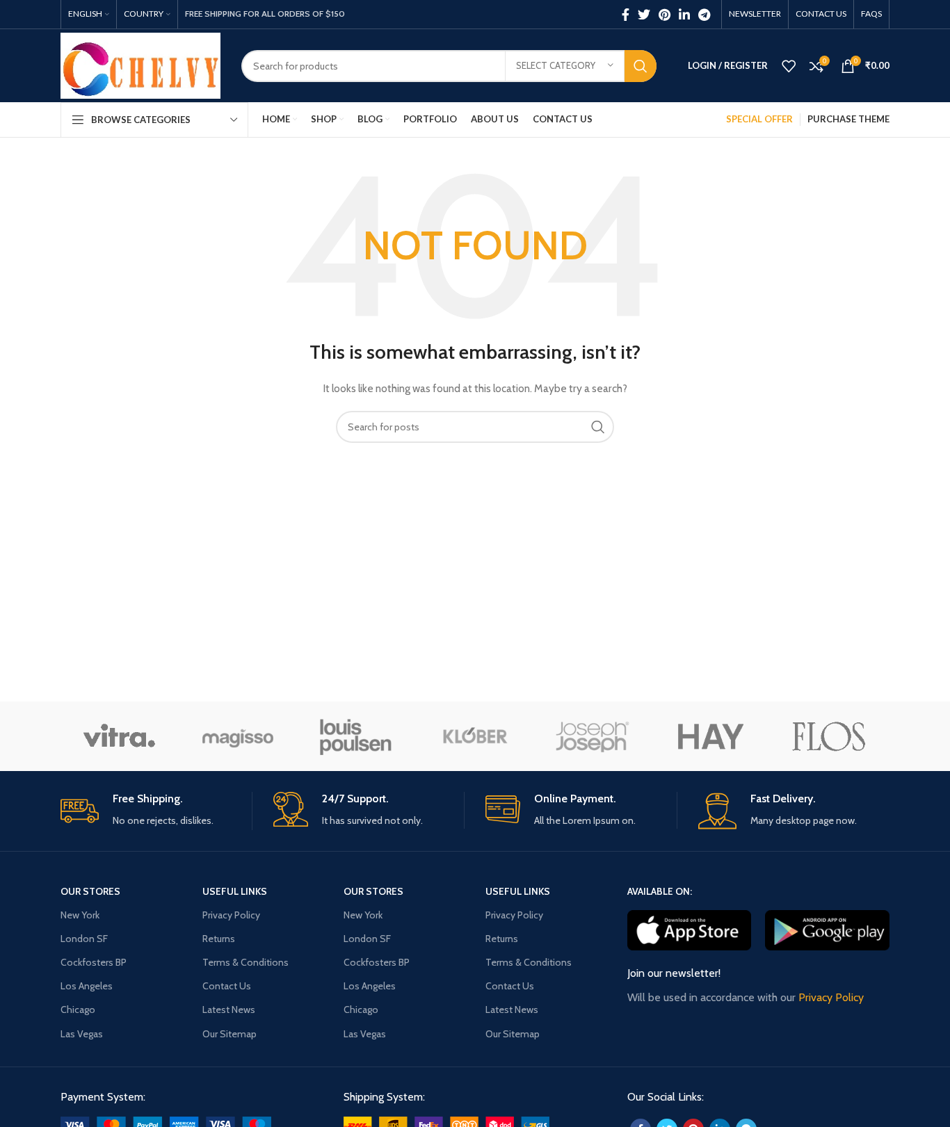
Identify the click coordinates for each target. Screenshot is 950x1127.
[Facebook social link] (626, 14)
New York (80, 915)
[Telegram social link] (704, 14)
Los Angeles (87, 986)
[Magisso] (237, 736)
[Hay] (711, 736)
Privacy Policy (231, 915)
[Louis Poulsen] (356, 736)
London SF (84, 938)
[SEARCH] (641, 66)
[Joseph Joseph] (592, 736)
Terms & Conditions (245, 962)
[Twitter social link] (644, 14)
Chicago (78, 1009)
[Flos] (829, 736)
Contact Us (226, 986)
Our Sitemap (229, 1034)
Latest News (228, 1009)
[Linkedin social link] (684, 14)
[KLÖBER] (474, 736)
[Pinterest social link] (664, 14)
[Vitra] (119, 736)
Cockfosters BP (94, 962)
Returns (218, 938)
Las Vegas (82, 1034)
